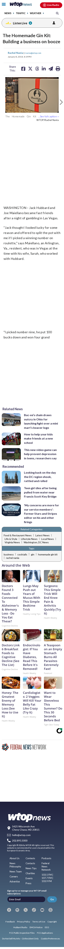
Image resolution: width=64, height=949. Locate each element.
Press (28, 883)
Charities (30, 873)
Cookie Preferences (50, 938)
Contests (30, 858)
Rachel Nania (16, 52)
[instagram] (17, 910)
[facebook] (9, 910)
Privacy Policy (23, 921)
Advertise (15, 881)
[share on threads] (37, 68)
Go (52, 899)
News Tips (31, 868)
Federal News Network (46, 866)
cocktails (22, 554)
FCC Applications (45, 932)
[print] (58, 68)
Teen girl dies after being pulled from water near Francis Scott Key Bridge (40, 492)
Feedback (10, 921)
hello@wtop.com (21, 835)
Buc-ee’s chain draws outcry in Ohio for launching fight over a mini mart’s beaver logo (41, 421)
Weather (35, 13)
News (7, 13)
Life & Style (11, 538)
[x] (26, 910)
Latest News (42, 535)
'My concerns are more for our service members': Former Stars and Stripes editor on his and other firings (41, 513)
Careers (14, 876)
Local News (47, 538)
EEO (47, 927)
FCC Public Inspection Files (22, 932)
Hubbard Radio (20, 927)
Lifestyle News (29, 538)
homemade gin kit (48, 554)
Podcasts (46, 858)
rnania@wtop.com (33, 53)
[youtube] (42, 910)
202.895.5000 (19, 840)
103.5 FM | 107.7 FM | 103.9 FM (47, 878)
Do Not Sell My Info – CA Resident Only (20, 938)
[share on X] (30, 68)
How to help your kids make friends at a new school (38, 438)
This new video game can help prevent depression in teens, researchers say (40, 454)
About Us (14, 858)
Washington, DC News (36, 542)
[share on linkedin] (44, 68)
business (9, 554)
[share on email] (51, 68)
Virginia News (12, 542)
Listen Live (20, 23)
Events (29, 878)
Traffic (20, 13)
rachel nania (12, 557)
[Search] (57, 13)
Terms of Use (38, 921)
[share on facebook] (23, 68)
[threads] (50, 910)
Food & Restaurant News (18, 535)
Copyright (52, 921)
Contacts (30, 863)
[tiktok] (34, 910)
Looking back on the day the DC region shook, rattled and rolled (40, 477)
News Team (16, 871)
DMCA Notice (36, 927)
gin (32, 554)
